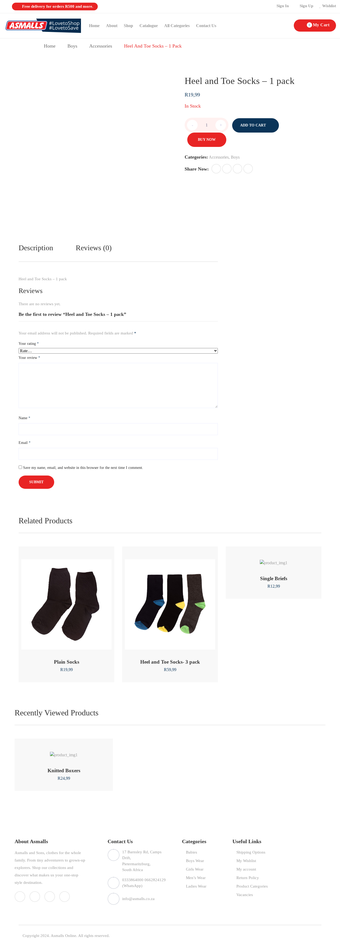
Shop (128, 25)
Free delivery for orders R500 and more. (57, 6)
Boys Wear (195, 861)
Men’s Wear (196, 878)
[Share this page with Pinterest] (237, 168)
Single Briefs (273, 578)
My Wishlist (246, 861)
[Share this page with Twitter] (227, 168)
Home (94, 25)
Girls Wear (194, 869)
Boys (72, 46)
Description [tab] (36, 248)
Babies (191, 852)
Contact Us (206, 25)
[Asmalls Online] (42, 25)
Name (24, 418)
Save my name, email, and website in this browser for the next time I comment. (83, 468)
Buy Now (207, 140)
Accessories (100, 46)
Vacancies (244, 895)
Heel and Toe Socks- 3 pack (170, 662)
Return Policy (247, 878)
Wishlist (329, 6)
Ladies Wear (196, 886)
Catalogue (148, 25)
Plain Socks (66, 662)
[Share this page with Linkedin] (248, 168)
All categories (177, 25)
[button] (216, 168)
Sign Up (306, 6)
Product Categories (252, 886)
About (111, 25)
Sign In (283, 6)
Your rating (29, 344)
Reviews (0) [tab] (94, 248)
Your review (29, 358)
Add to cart (253, 125)
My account (246, 869)
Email (25, 443)
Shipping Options (250, 852)
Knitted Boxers (64, 770)
